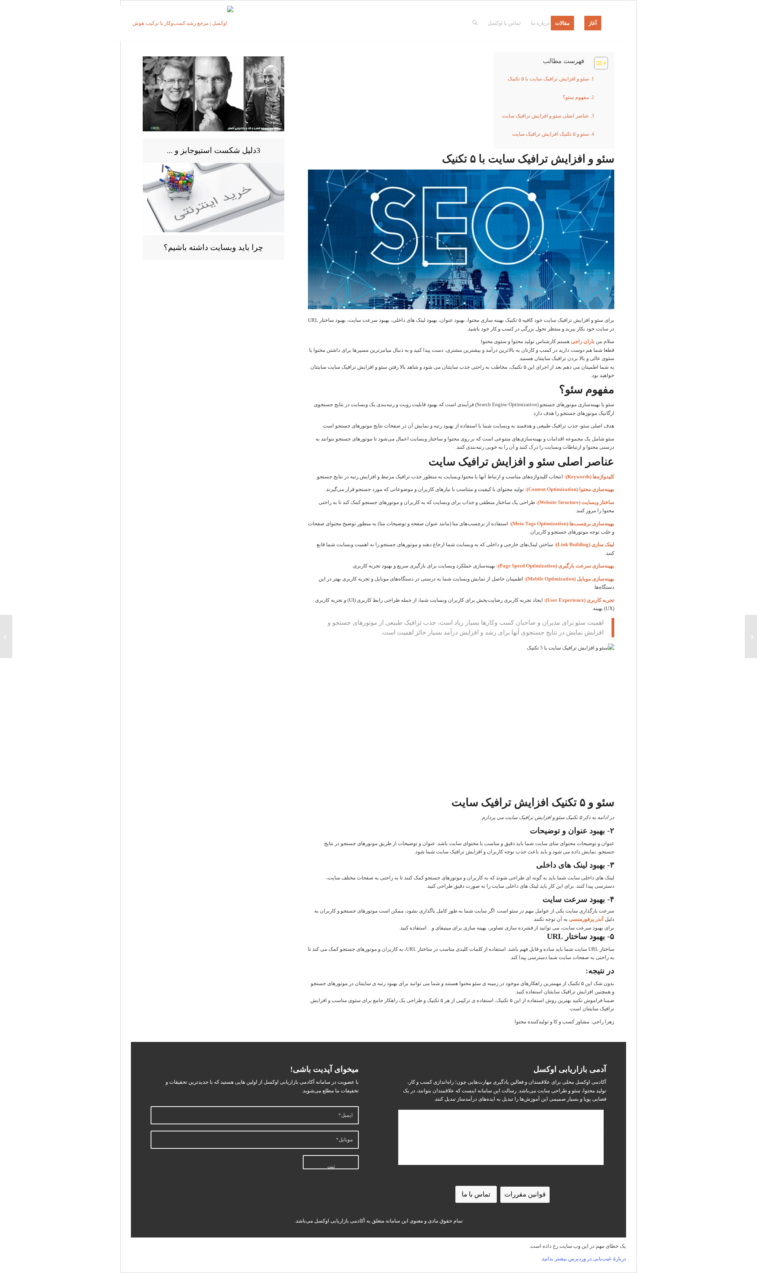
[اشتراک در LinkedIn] (598, 1115)
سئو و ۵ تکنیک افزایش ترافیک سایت (550, 134)
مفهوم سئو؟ (576, 97)
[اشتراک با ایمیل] (598, 1145)
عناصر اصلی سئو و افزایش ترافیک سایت (545, 116)
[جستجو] (475, 23)
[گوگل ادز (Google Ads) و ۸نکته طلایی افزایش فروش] (751, 636)
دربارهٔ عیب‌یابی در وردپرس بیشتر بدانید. (583, 1259)
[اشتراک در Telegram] (598, 1130)
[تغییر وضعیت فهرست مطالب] (597, 63)
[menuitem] (592, 23)
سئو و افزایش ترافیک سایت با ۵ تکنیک (548, 79)
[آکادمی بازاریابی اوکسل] (181, 23)
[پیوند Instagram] (598, 1159)
